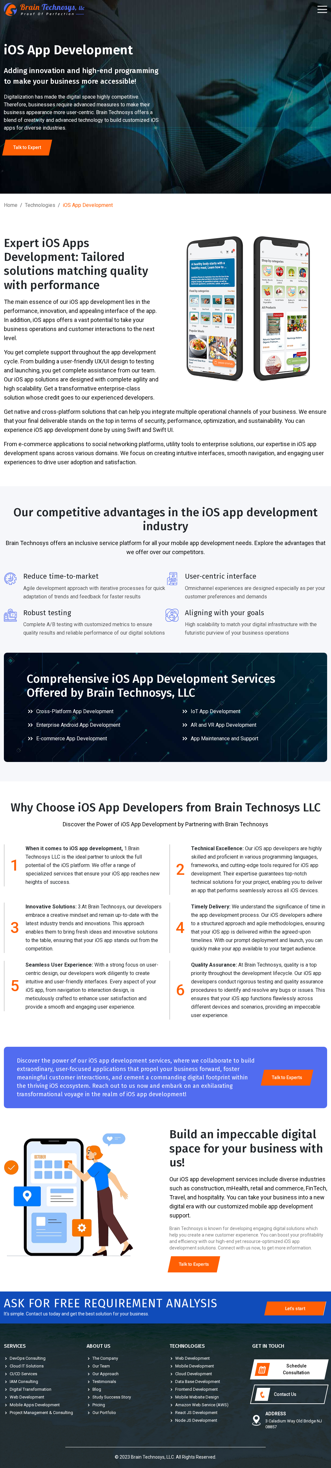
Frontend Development (196, 1389)
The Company (105, 1358)
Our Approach (105, 1373)
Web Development (27, 1397)
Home (10, 205)
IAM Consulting (24, 1381)
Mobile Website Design (197, 1397)
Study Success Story (111, 1397)
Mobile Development (194, 1366)
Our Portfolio (104, 1412)
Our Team (101, 1366)
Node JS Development (196, 1420)
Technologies (40, 205)
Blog (96, 1389)
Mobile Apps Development (35, 1404)
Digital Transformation (30, 1389)
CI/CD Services (23, 1373)
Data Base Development (197, 1381)
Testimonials (104, 1381)
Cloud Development (193, 1373)
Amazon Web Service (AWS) (202, 1404)
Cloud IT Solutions (27, 1366)
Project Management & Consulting (41, 1412)
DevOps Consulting (28, 1358)
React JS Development (196, 1412)
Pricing (98, 1404)
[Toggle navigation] (322, 9)
